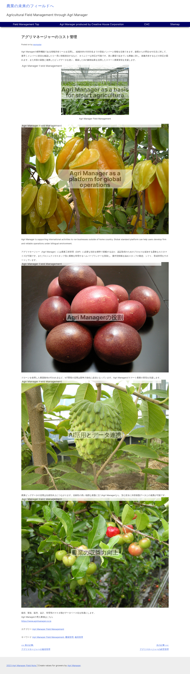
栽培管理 (79, 637)
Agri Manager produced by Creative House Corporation (92, 24)
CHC (147, 24)
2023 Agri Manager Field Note (21, 665)
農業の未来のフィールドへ (30, 5)
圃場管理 (69, 637)
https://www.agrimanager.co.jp (36, 621)
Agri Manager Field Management (48, 629)
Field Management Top (26, 24)
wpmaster (37, 44)
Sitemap (175, 24)
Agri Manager (74, 665)
